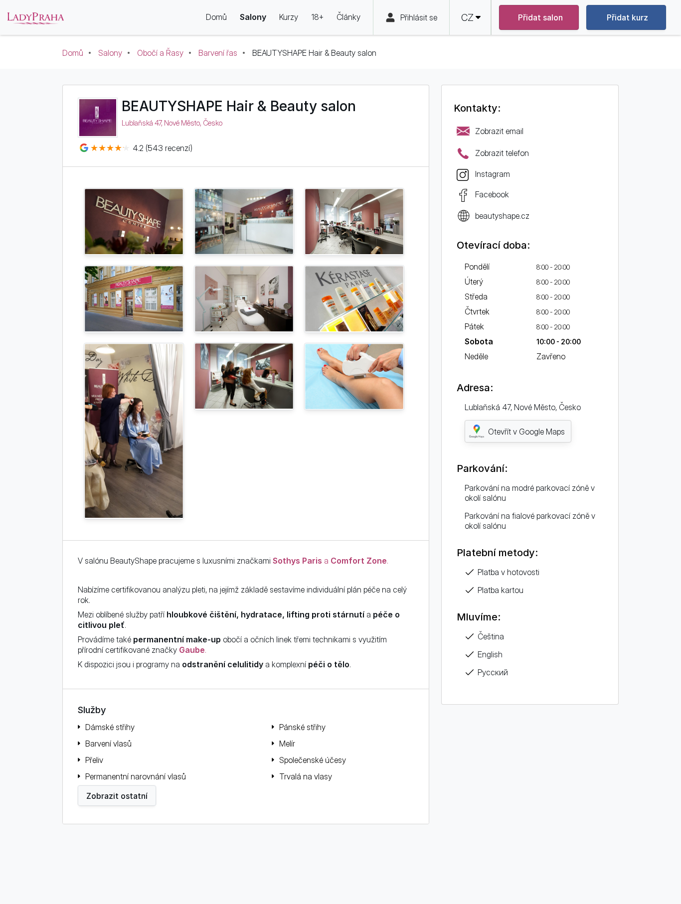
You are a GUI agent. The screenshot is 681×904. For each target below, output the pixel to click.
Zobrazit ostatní (117, 796)
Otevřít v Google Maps (526, 432)
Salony (110, 53)
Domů (72, 53)
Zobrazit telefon (502, 153)
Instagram (492, 174)
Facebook (492, 194)
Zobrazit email (499, 131)
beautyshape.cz (502, 216)
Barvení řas (217, 53)
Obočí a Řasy (160, 53)
